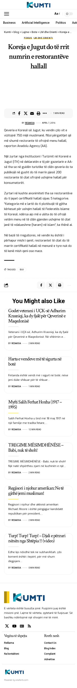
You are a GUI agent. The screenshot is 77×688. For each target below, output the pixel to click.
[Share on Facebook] (19, 113)
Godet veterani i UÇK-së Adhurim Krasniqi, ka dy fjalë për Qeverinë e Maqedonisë (36, 315)
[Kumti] (38, 4)
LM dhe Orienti (43, 38)
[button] (7, 13)
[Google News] (22, 626)
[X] (7, 626)
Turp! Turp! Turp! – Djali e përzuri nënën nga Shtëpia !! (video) (37, 538)
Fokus (28, 38)
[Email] (32, 113)
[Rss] (29, 626)
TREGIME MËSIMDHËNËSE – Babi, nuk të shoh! (35, 447)
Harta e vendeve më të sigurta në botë (34, 361)
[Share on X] (26, 113)
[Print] (38, 113)
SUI (22, 269)
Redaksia (29, 123)
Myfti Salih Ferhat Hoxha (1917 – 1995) (35, 404)
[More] (45, 113)
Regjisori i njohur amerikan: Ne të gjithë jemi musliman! (36, 490)
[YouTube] (14, 626)
